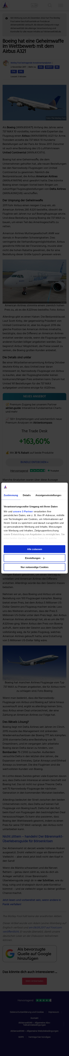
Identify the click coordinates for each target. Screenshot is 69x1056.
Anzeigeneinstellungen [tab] (48, 495)
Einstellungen (32, 558)
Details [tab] (27, 495)
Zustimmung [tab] (11, 495)
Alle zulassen (34, 549)
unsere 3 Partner (23, 511)
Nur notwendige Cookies (34, 567)
